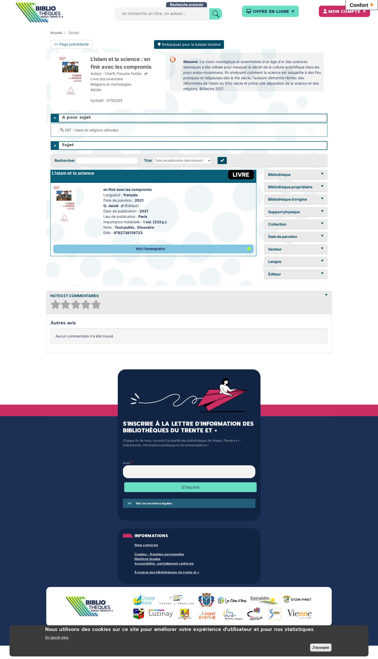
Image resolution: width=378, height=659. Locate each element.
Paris (142, 216)
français (130, 195)
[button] (153, 249)
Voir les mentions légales (154, 503)
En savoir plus (56, 637)
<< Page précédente (71, 44)
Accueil (56, 33)
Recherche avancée (186, 4)
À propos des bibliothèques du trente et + (167, 572)
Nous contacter (146, 545)
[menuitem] (270, 11)
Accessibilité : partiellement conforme (164, 563)
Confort (362, 4)
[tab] (189, 118)
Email (126, 463)
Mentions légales (147, 559)
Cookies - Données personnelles (159, 554)
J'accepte (320, 647)
